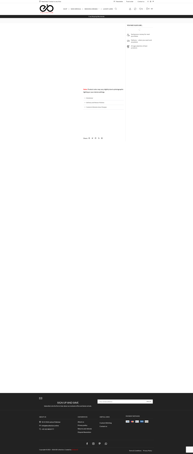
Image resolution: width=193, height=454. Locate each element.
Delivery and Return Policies (95, 102)
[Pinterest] (153, 1)
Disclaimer (89, 98)
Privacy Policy (147, 450)
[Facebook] (148, 1)
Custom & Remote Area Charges (96, 107)
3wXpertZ (75, 449)
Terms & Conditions (135, 450)
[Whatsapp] (106, 444)
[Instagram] (150, 1)
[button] (118, 1)
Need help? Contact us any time (51, 1)
